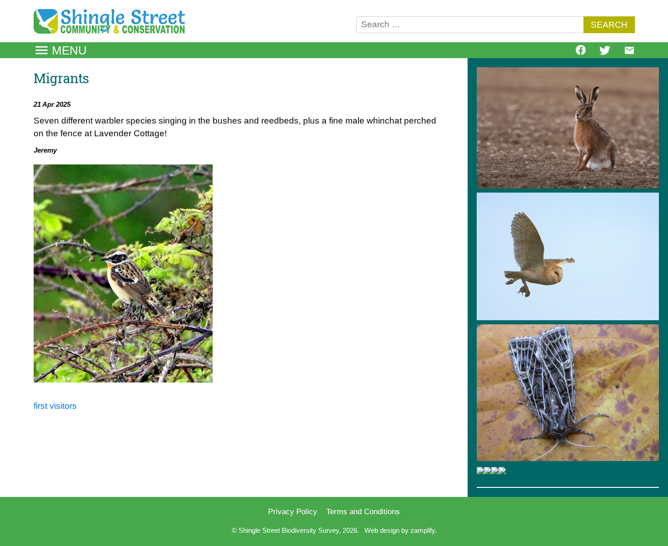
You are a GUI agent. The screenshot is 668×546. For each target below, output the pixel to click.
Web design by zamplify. (400, 530)
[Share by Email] (629, 53)
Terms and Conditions (363, 511)
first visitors (55, 406)
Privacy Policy (292, 511)
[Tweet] (604, 53)
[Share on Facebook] (581, 52)
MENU (69, 50)
